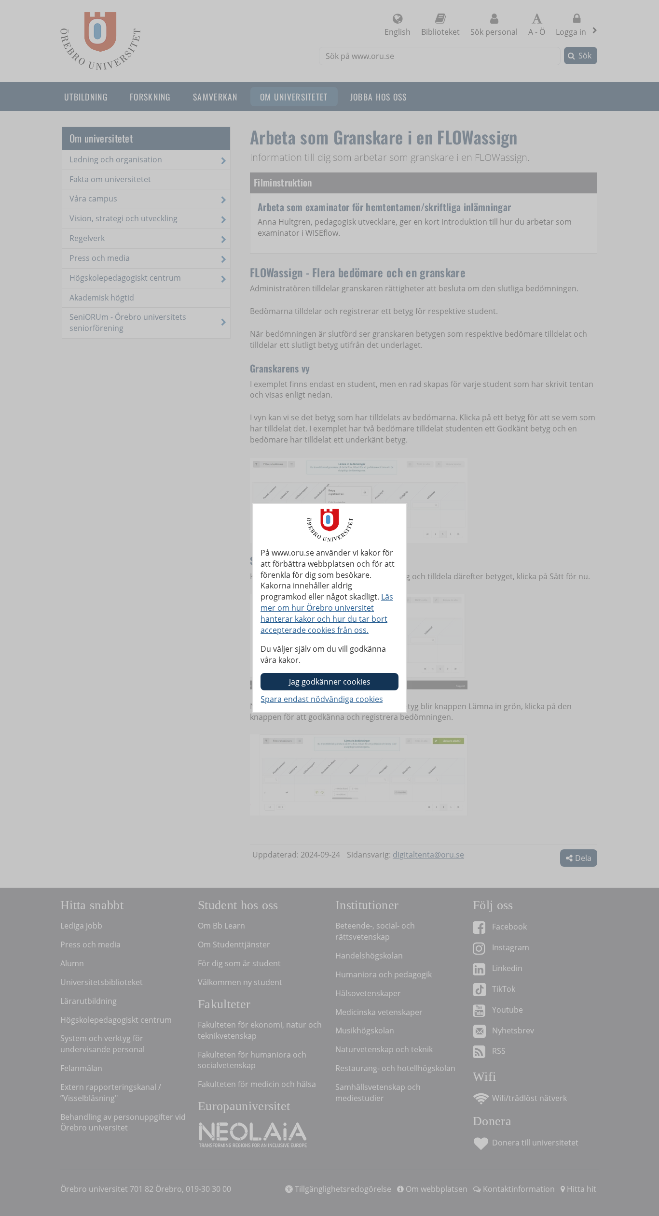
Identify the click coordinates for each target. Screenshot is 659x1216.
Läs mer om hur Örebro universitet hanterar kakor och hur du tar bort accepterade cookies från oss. (327, 613)
